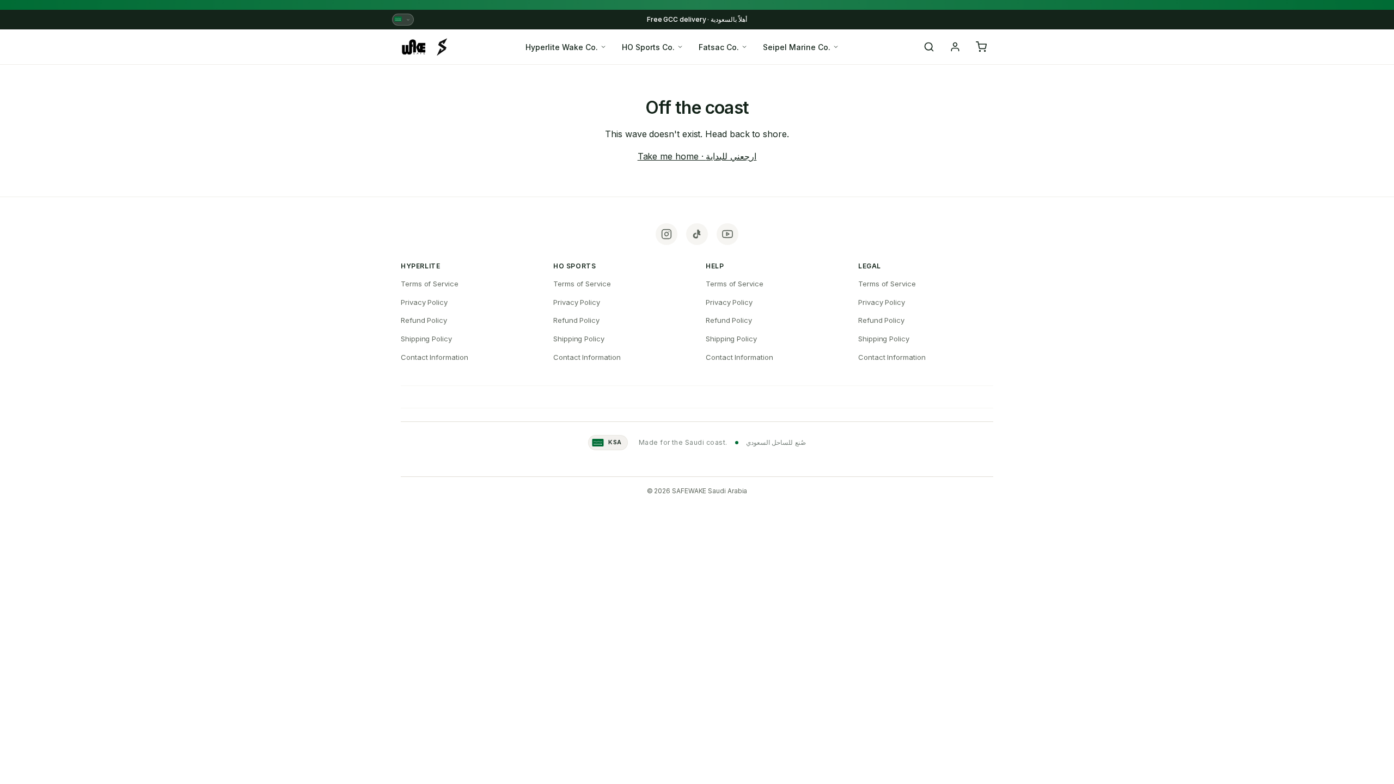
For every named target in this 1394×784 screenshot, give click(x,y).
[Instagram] (666, 234)
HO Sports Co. (648, 47)
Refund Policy (424, 320)
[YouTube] (727, 234)
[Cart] (981, 47)
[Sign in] (955, 47)
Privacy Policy (424, 302)
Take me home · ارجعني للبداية (697, 156)
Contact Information (434, 357)
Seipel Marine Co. (796, 47)
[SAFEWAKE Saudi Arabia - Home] (424, 47)
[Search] (929, 47)
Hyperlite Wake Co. (561, 47)
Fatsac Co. (719, 47)
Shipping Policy (426, 338)
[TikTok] (697, 234)
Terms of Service (429, 283)
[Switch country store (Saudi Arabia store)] (403, 20)
